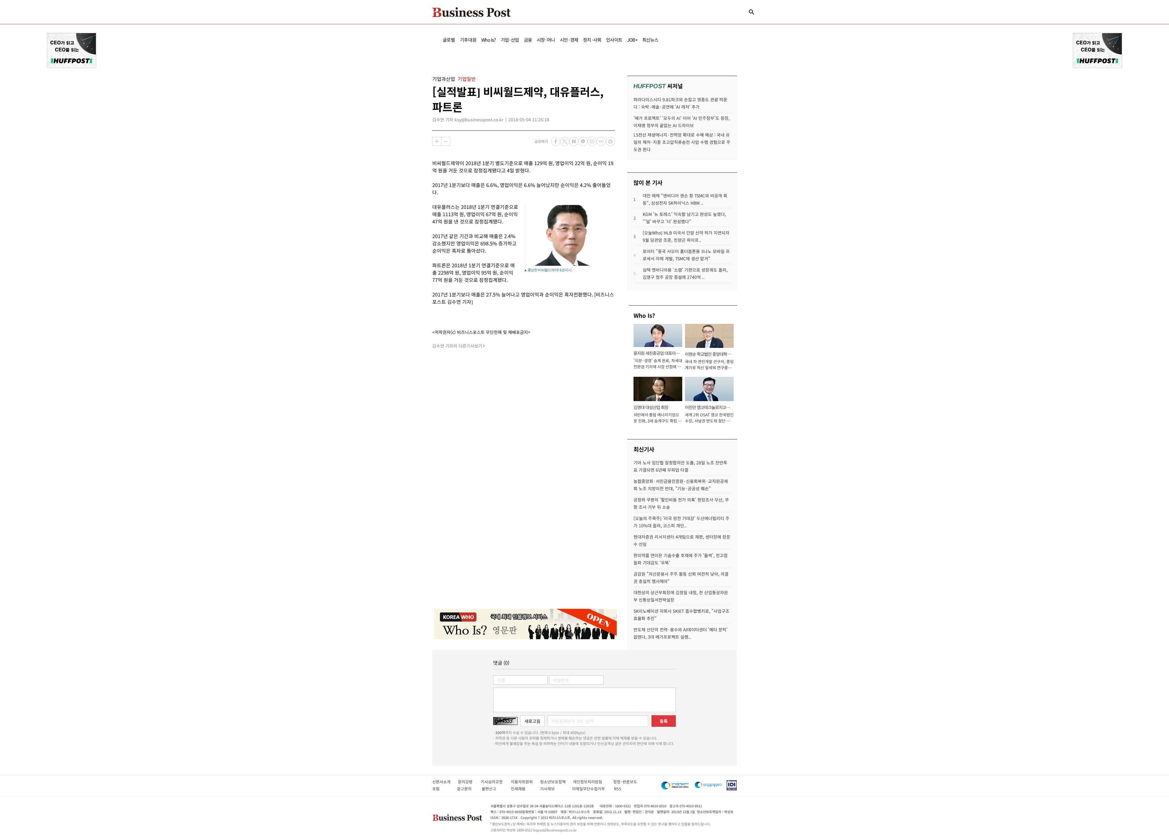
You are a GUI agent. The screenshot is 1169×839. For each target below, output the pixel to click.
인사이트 (614, 39)
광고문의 (466, 789)
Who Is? (488, 39)
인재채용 (522, 789)
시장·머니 (546, 39)
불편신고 (493, 789)
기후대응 (468, 39)
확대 (436, 141)
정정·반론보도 (625, 782)
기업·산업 (510, 39)
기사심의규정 (496, 782)
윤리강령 (469, 782)
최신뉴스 (650, 39)
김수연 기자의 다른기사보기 (457, 346)
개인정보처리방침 (593, 782)
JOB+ (632, 39)
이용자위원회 (525, 782)
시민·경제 (569, 39)
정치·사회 (592, 39)
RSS (617, 789)
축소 (445, 141)
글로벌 (449, 39)
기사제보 (553, 789)
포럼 (441, 789)
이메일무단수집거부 (590, 789)
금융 (528, 39)
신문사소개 (445, 782)
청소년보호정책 (556, 782)
